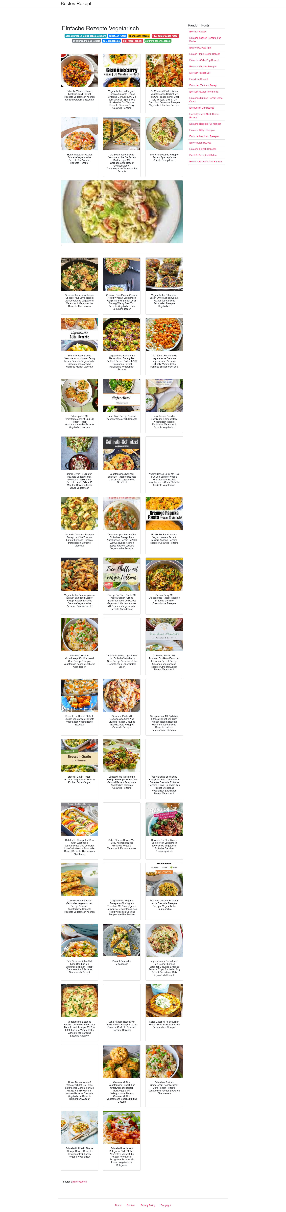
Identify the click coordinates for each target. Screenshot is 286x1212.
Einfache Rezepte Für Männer (205, 123)
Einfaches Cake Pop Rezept (204, 60)
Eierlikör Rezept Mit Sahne (203, 155)
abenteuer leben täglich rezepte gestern (86, 35)
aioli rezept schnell (132, 40)
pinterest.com (79, 1181)
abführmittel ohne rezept (157, 40)
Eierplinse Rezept (198, 79)
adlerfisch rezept (117, 35)
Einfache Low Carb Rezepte (204, 136)
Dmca (118, 1205)
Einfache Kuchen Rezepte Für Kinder (205, 39)
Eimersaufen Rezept (200, 142)
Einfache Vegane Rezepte (202, 66)
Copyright (166, 1205)
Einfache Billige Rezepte (202, 130)
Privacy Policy (148, 1205)
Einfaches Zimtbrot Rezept (203, 85)
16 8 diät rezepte (111, 40)
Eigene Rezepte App (200, 47)
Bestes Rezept (76, 3)
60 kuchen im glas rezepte (86, 40)
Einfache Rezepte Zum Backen (205, 161)
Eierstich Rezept (197, 31)
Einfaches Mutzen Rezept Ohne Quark (206, 99)
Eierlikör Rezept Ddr (199, 72)
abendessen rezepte (139, 35)
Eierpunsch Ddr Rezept (201, 107)
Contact (131, 1205)
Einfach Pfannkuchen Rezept (204, 53)
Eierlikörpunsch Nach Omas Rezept (203, 115)
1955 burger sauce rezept (165, 35)
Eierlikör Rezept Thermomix (203, 91)
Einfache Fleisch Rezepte (202, 148)
